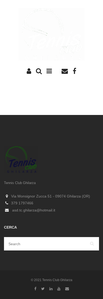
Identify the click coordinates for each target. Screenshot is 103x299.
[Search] (92, 243)
